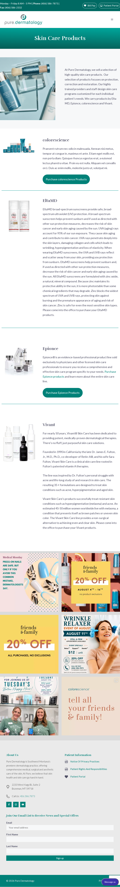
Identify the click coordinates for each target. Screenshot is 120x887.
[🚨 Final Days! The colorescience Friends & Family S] (91, 582)
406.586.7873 (27, 796)
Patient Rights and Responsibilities (88, 769)
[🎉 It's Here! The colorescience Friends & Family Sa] (91, 706)
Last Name (12, 846)
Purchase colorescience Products (66, 179)
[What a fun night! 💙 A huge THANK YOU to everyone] (29, 706)
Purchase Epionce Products (63, 392)
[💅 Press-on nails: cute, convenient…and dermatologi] (29, 582)
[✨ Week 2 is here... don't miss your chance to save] (29, 644)
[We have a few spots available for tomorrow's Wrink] (91, 644)
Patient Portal (77, 776)
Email (9, 822)
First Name (12, 834)
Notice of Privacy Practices (84, 761)
